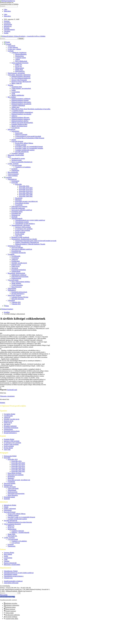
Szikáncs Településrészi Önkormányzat (27, 242)
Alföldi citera (15, 107)
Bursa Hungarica (16, 287)
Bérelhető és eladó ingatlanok (20, 237)
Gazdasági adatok (20, 57)
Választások (11, 300)
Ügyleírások (15, 258)
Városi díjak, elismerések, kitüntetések (19, 75)
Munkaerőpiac (19, 56)
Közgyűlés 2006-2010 (25, 193)
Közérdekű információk (18, 252)
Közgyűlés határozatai (18, 208)
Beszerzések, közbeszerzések (16, 273)
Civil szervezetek (16, 165)
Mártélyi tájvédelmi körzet (19, 126)
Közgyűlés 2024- (24, 186)
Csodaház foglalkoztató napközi (24, 150)
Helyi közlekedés (13, 172)
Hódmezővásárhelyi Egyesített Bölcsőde (20, 522)
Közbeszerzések (16, 278)
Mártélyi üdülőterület (17, 95)
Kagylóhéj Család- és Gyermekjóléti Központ (29, 146)
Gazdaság (11, 51)
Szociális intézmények (22, 151)
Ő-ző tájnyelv (15, 128)
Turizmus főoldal (9, 552)
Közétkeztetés (15, 261)
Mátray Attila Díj (16, 83)
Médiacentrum (19, 68)
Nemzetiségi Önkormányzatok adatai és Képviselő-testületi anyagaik (35, 240)
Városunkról (11, 46)
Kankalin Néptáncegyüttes (19, 124)
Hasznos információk (10, 563)
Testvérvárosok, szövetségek (16, 73)
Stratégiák (14, 217)
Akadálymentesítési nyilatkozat (13, 581)
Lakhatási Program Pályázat (19, 297)
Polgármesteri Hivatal (14, 246)
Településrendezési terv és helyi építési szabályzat (30, 220)
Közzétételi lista (16, 213)
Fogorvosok (18, 133)
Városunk (8, 44)
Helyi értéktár (12, 97)
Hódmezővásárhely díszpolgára (20, 76)
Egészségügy (15, 131)
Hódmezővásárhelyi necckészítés (21, 114)
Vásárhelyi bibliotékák (18, 105)
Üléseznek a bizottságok (7, 396)
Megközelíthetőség (21, 54)
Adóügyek (14, 259)
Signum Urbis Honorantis (19, 80)
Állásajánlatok (12, 288)
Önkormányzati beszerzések (19, 276)
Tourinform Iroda (16, 87)
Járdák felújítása (16, 283)
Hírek (7, 306)
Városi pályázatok (13, 280)
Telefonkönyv (12, 290)
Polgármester (15, 181)
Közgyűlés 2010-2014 (25, 191)
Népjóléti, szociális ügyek (19, 263)
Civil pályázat (15, 543)
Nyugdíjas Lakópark (17, 153)
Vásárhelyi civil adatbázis (23, 167)
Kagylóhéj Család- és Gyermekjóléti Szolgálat (29, 148)
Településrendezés (9, 29)
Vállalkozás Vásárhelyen (18, 52)
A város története (13, 47)
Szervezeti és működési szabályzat (21, 210)
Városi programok (13, 174)
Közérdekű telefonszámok (19, 292)
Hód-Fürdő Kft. (20, 71)
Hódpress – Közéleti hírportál (20, 532)
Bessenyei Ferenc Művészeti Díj (21, 81)
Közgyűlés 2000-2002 (25, 196)
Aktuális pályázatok (10, 487)
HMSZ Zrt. (18, 64)
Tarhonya (14, 116)
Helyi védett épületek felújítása (20, 281)
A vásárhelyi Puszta (17, 110)
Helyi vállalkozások (21, 61)
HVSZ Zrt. (18, 66)
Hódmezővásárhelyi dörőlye (19, 121)
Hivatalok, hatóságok (10, 426)
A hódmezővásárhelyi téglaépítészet (22, 112)
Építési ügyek (15, 266)
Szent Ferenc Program (14, 295)
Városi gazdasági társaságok (19, 63)
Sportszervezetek (16, 160)
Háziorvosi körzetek (21, 134)
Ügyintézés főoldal (9, 414)
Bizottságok (18, 198)
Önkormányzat (12, 179)
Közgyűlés (14, 182)
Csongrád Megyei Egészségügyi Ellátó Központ (29, 138)
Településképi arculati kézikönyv (25, 223)
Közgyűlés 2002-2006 (25, 194)
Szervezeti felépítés (17, 247)
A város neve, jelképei (14, 49)
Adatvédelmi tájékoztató (11, 583)
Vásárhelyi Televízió (17, 531)
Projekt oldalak (19, 234)
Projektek (7, 28)
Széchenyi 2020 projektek (23, 227)
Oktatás (13, 139)
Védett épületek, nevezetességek (21, 88)
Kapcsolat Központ (17, 141)
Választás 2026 (16, 302)
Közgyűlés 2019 (13, 459)
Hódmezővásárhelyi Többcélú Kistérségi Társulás (30, 244)
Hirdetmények (15, 215)
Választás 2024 (16, 304)
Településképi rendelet (22, 222)
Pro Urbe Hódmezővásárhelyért (20, 78)
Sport (9, 157)
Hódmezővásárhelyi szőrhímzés (20, 98)
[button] (7, 597)
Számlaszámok (15, 271)
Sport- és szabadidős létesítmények (21, 162)
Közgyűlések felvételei (22, 203)
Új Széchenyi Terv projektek (23, 229)
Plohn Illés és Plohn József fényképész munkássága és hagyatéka (30, 109)
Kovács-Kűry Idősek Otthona (24, 143)
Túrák (13, 93)
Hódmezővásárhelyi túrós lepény (21, 102)
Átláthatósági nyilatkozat (18, 275)
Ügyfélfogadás (15, 256)
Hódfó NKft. (19, 69)
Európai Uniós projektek (22, 230)
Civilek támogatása (17, 285)
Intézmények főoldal (10, 505)
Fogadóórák (18, 205)
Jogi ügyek (14, 268)
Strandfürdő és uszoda (18, 158)
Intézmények (8, 26)
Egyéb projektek (20, 232)
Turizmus (6, 21)
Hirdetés (2, 402)
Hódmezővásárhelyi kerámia (20, 100)
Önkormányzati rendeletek (19, 206)
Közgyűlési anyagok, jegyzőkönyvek (26, 201)
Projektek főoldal (9, 439)
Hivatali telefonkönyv (17, 293)
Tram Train (18, 235)
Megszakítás (3, 595)
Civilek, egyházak (13, 163)
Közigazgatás (8, 24)
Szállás (13, 90)
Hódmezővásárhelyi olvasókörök (21, 104)
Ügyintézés (7, 23)
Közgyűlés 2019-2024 (25, 188)
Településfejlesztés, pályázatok (20, 225)
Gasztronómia (15, 92)
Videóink (6, 561)
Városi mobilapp (13, 175)
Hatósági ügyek (16, 264)
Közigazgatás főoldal (10, 456)
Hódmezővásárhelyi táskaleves (20, 119)
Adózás (17, 59)
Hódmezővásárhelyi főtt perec (20, 117)
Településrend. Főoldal (11, 571)
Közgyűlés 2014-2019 (25, 189)
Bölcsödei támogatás (17, 299)
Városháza (7, 31)
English (6, 33)
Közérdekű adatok (16, 211)
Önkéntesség (15, 170)
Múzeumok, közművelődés (16, 155)
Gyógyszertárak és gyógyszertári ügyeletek (28, 136)
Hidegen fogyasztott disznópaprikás (22, 122)
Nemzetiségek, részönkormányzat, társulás (24, 239)
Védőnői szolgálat (20, 145)
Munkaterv (18, 199)
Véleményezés (8, 578)
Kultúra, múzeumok (10, 508)
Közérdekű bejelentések (18, 270)
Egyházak (14, 169)
